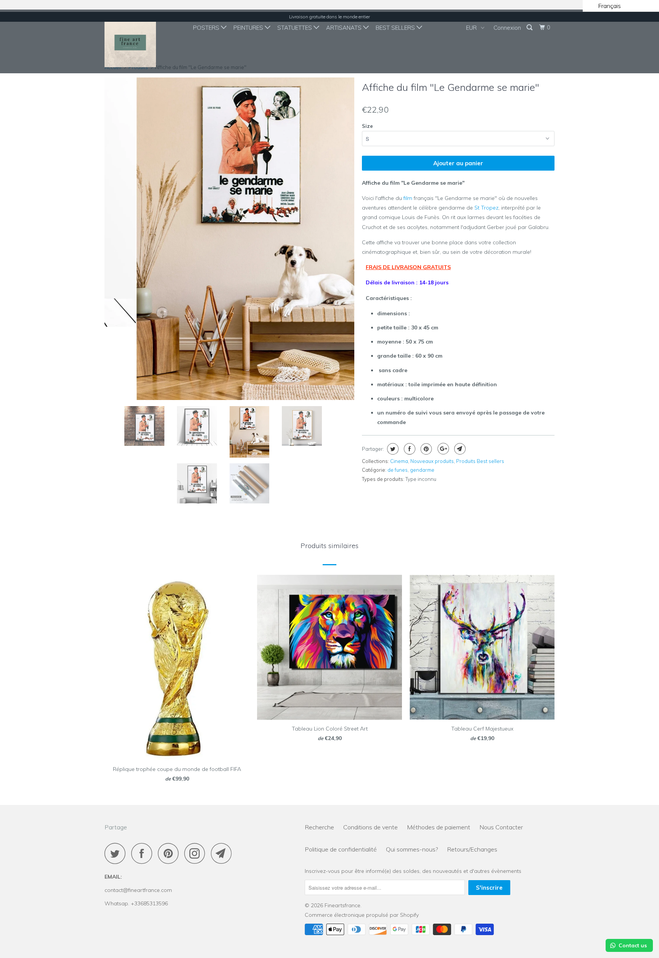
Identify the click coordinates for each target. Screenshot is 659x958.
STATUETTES (295, 27)
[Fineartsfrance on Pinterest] (170, 853)
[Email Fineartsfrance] (223, 853)
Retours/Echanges (472, 849)
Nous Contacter (501, 827)
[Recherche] (530, 27)
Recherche (319, 827)
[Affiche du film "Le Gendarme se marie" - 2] (229, 238)
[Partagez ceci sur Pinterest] (425, 449)
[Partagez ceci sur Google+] (442, 449)
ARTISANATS (344, 27)
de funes (397, 470)
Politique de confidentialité (341, 849)
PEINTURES (249, 27)
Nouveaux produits (432, 461)
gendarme (422, 470)
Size (367, 126)
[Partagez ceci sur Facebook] (408, 449)
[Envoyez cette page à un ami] (459, 449)
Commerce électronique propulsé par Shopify (362, 914)
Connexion (507, 27)
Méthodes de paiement (438, 827)
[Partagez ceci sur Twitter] (392, 449)
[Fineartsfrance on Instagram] (196, 853)
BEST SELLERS (396, 27)
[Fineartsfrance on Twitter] (117, 853)
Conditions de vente (370, 827)
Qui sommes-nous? (412, 849)
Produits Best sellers (480, 461)
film (407, 198)
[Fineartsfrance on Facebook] (143, 853)
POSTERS (207, 27)
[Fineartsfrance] (143, 41)
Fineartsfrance (342, 905)
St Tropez (486, 207)
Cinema (399, 461)
